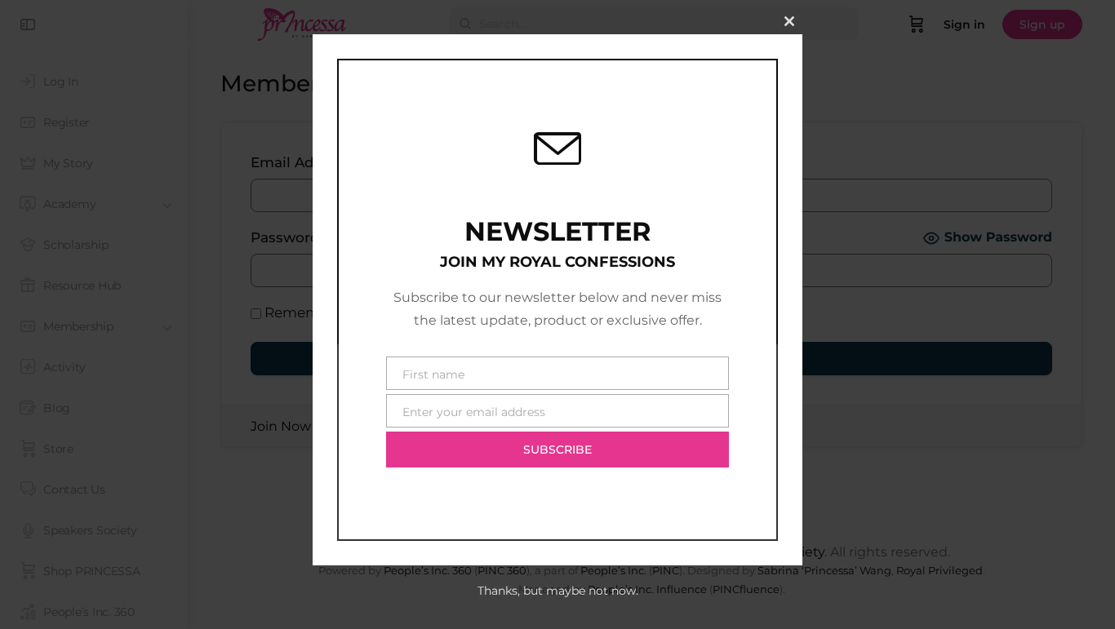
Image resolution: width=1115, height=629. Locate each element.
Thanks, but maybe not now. (558, 590)
